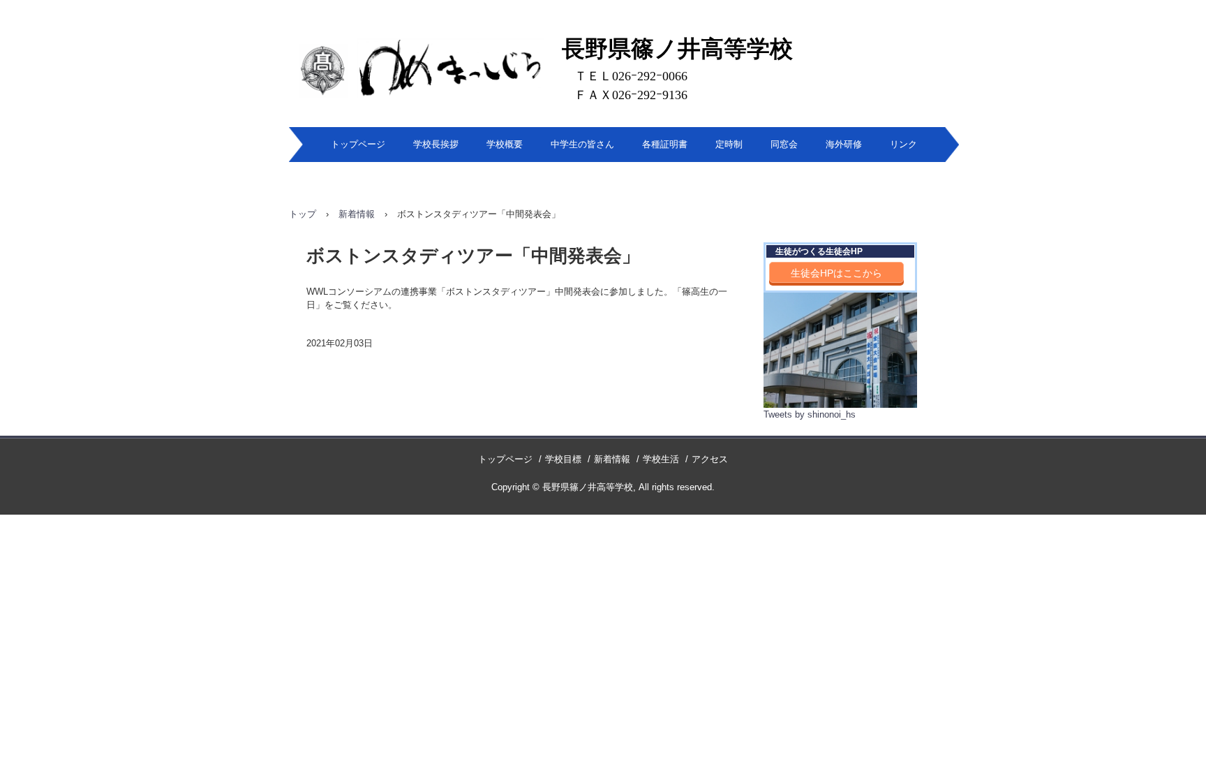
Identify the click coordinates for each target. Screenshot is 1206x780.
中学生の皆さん (582, 144)
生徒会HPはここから (836, 273)
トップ (302, 214)
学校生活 (661, 459)
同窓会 (784, 144)
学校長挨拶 (436, 144)
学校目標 (563, 459)
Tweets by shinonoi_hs (810, 414)
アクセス (710, 459)
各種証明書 (664, 144)
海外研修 (844, 144)
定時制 (729, 144)
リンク (903, 144)
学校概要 (504, 144)
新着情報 (356, 214)
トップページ (358, 144)
